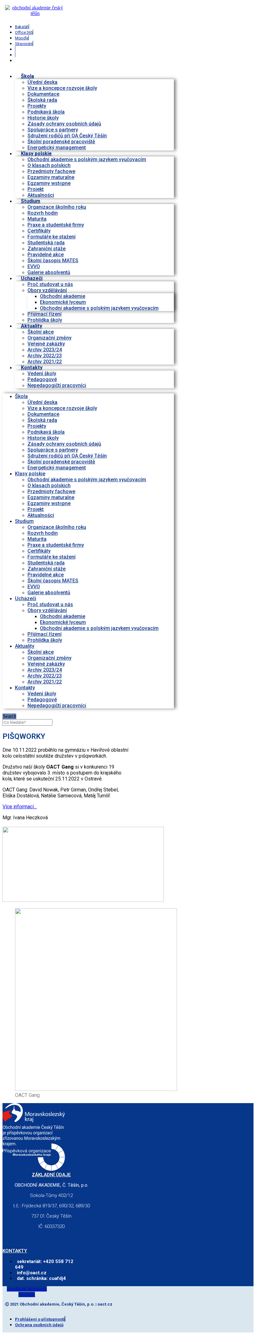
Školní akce (40, 332)
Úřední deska (42, 82)
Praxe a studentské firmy (55, 225)
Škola (27, 76)
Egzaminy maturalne (50, 177)
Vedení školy (41, 373)
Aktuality (31, 326)
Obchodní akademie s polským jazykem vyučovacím (86, 159)
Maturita (37, 219)
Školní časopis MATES (52, 260)
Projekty (36, 106)
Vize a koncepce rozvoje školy (62, 88)
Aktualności (40, 515)
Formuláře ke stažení (51, 237)
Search (9, 716)
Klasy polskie (36, 153)
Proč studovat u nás (50, 284)
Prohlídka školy (44, 640)
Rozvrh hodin (42, 213)
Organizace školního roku (56, 207)
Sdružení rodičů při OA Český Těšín (67, 136)
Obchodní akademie (62, 296)
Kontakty (31, 368)
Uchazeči (31, 278)
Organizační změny (49, 338)
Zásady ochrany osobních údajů (64, 124)
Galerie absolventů (48, 272)
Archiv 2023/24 (44, 350)
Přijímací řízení (44, 314)
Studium (30, 201)
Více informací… (19, 807)
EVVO (33, 266)
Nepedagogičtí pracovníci (56, 385)
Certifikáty (39, 231)
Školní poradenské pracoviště (61, 142)
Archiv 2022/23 (44, 356)
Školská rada (42, 100)
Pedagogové (42, 379)
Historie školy (43, 118)
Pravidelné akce (45, 255)
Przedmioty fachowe (51, 171)
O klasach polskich (49, 165)
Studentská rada (46, 243)
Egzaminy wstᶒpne (49, 183)
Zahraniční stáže (46, 249)
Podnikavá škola (46, 112)
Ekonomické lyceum (63, 302)
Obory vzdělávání (47, 290)
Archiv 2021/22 (44, 682)
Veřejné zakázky (46, 344)
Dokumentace (43, 94)
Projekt (35, 189)
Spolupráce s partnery (52, 130)
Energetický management (56, 468)
